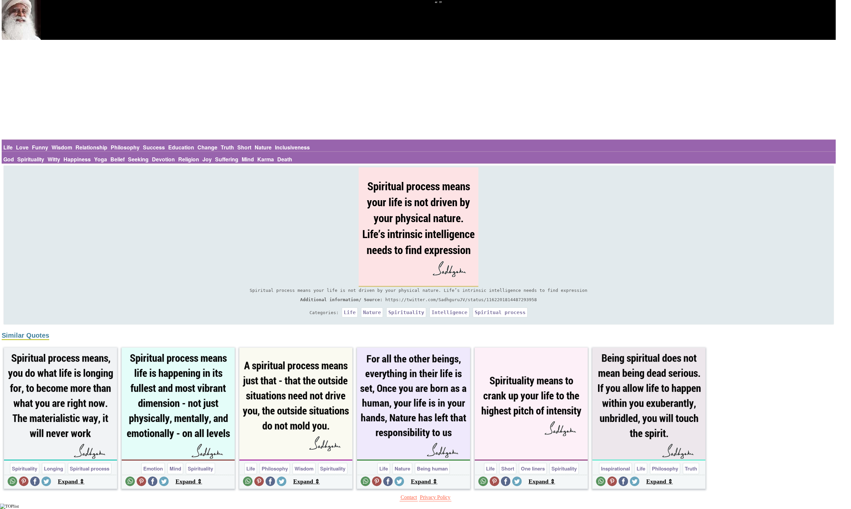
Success (154, 147)
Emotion (153, 468)
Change (207, 147)
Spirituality (30, 159)
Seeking (138, 159)
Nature (263, 147)
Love (22, 147)
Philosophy (125, 147)
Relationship (91, 147)
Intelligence (449, 312)
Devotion (163, 159)
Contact (409, 497)
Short (244, 147)
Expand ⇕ (71, 481)
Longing (53, 468)
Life (8, 147)
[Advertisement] (418, 89)
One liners (533, 468)
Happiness (77, 159)
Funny (40, 147)
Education (181, 147)
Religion (188, 159)
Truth (227, 147)
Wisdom (62, 147)
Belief (117, 159)
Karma (265, 159)
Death (284, 159)
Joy (207, 159)
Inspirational (615, 468)
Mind (248, 159)
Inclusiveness (292, 147)
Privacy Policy (435, 497)
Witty (54, 159)
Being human (432, 468)
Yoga (100, 159)
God (8, 159)
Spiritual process (500, 312)
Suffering (226, 159)
